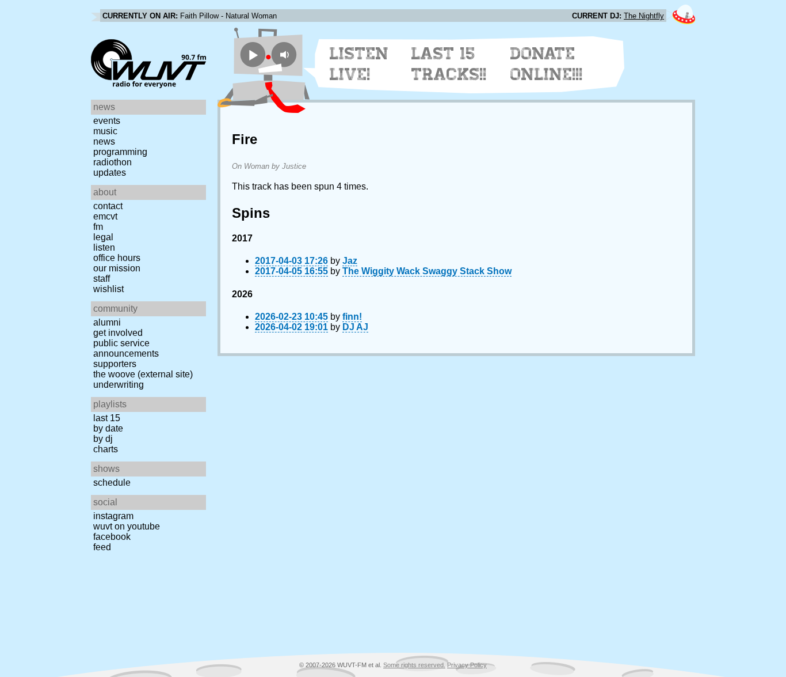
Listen (104, 247)
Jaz (349, 261)
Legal (103, 237)
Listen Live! (359, 64)
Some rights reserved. (414, 664)
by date (108, 428)
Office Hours (116, 258)
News (104, 141)
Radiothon (112, 162)
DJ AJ (355, 327)
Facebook (112, 537)
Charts (105, 449)
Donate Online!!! (546, 64)
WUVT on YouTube (126, 526)
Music (105, 131)
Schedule (112, 482)
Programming (120, 152)
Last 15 (106, 418)
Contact (108, 206)
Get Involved (118, 333)
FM (98, 227)
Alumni (107, 322)
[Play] (253, 54)
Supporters (114, 364)
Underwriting (118, 384)
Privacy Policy (467, 664)
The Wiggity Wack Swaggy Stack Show (427, 271)
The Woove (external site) (143, 374)
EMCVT (105, 216)
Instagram (113, 516)
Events (106, 121)
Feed (102, 547)
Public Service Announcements (126, 348)
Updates (109, 172)
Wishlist (108, 289)
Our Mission (116, 268)
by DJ (103, 439)
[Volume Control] (286, 54)
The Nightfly (644, 16)
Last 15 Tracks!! (449, 64)
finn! (352, 317)
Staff (101, 278)
